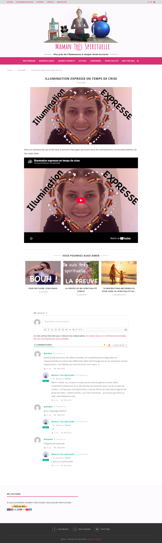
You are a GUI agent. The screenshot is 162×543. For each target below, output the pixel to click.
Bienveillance (46, 61)
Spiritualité (111, 61)
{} (77, 329)
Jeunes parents (66, 61)
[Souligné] (52, 329)
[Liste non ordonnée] (63, 329)
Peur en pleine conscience (43, 288)
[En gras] (45, 329)
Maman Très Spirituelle (63, 375)
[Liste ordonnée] (59, 329)
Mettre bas (128, 61)
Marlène (48, 353)
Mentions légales (94, 539)
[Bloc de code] (70, 329)
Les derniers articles (24, 2)
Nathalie (48, 406)
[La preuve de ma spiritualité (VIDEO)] (81, 273)
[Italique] (48, 329)
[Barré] (56, 329)
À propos (40, 2)
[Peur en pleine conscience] (43, 273)
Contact (50, 2)
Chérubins (95, 61)
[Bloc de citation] (66, 329)
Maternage (29, 61)
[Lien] (73, 329)
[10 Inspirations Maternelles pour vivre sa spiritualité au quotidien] (119, 273)
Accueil (10, 2)
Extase (82, 61)
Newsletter (62, 2)
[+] (80, 329)
